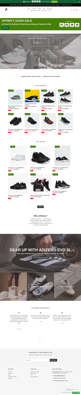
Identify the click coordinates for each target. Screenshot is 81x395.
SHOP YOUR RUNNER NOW (40, 54)
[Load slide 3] (39, 67)
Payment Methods (34, 376)
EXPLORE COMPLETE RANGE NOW (40, 257)
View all (40, 206)
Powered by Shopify (69, 392)
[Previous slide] (35, 67)
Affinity (65, 392)
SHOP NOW (54, 1)
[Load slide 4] (40, 67)
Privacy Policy (33, 373)
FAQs (9, 375)
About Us (10, 371)
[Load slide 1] (37, 67)
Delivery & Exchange (35, 371)
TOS (31, 375)
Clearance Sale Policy (12, 376)
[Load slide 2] (38, 67)
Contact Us (10, 373)
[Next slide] (43, 67)
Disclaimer (10, 378)
